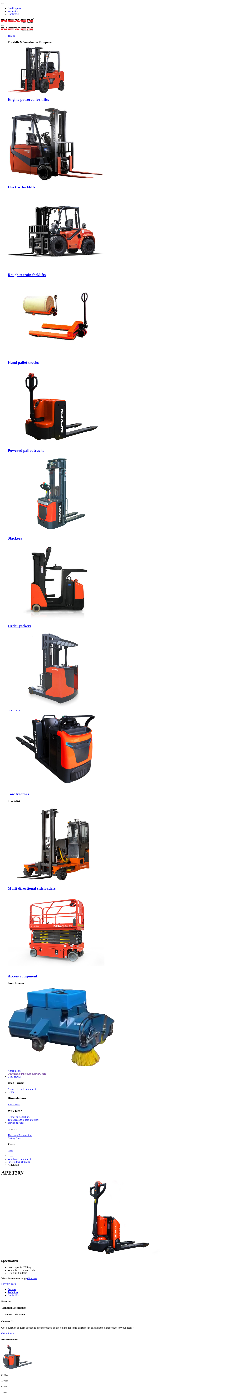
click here (32, 1278)
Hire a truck (14, 1104)
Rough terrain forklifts (27, 275)
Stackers (15, 538)
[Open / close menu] (2, 25)
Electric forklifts (21, 187)
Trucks (11, 35)
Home (11, 1156)
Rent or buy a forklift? (19, 1117)
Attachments (14, 1070)
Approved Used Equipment (22, 1089)
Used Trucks (14, 1076)
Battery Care (14, 1138)
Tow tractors (18, 794)
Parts (10, 1150)
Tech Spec (13, 1292)
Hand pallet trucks (23, 362)
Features (12, 1289)
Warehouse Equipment (19, 1159)
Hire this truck (8, 1284)
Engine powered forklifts (28, 99)
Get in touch (7, 1333)
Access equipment (22, 976)
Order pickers (19, 626)
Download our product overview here (27, 1073)
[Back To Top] (2, 3)
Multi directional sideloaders (32, 888)
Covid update (14, 8)
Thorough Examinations (20, 1135)
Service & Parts (16, 1122)
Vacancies (13, 11)
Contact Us (13, 14)
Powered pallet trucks (26, 450)
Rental (11, 1092)
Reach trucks (14, 710)
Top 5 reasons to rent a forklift (23, 1119)
